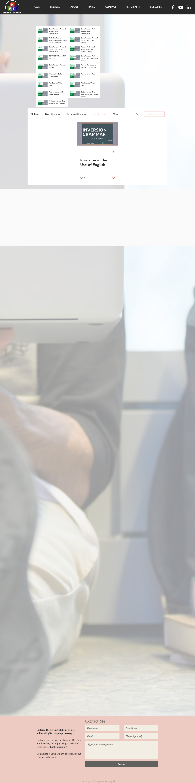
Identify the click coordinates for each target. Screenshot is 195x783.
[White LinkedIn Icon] (188, 7)
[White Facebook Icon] (173, 7)
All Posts (34, 114)
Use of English (99, 114)
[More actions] (114, 152)
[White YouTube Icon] (181, 7)
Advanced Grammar (76, 114)
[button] (156, 7)
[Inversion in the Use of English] (97, 134)
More (115, 114)
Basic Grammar (53, 114)
